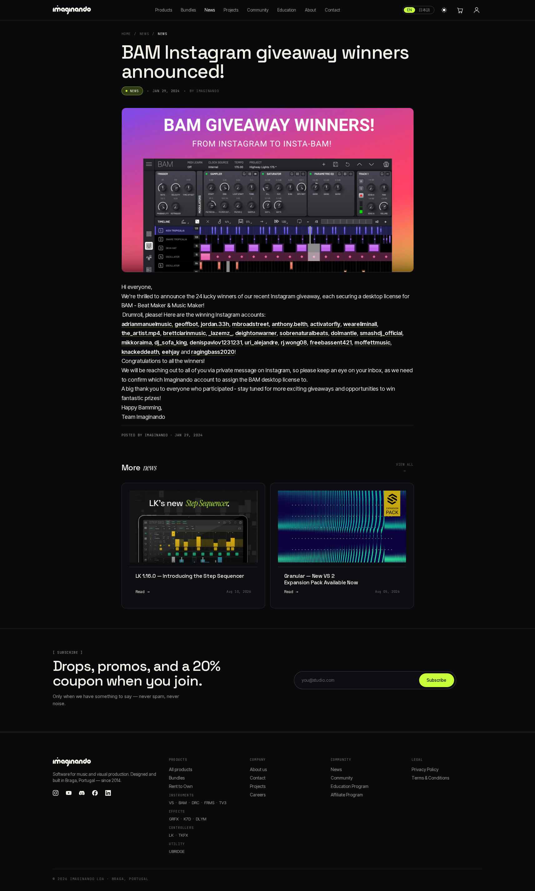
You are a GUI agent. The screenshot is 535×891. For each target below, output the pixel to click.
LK (171, 835)
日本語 (424, 9)
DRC (195, 802)
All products (180, 769)
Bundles (188, 9)
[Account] (477, 10)
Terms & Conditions (430, 777)
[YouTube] (69, 793)
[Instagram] (55, 793)
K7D (187, 818)
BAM (183, 802)
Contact (332, 9)
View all (405, 467)
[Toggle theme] (444, 10)
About (310, 9)
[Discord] (82, 793)
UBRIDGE (177, 851)
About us (258, 769)
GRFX (174, 818)
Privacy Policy (425, 769)
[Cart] (460, 10)
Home (126, 34)
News (210, 9)
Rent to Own (181, 786)
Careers (257, 794)
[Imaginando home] (73, 10)
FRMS (209, 802)
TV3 (222, 802)
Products (163, 9)
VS (171, 802)
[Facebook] (95, 793)
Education (286, 9)
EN (409, 9)
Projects (231, 9)
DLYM (201, 818)
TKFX (183, 835)
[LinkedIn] (108, 793)
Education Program (350, 786)
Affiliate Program (347, 794)
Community (258, 9)
